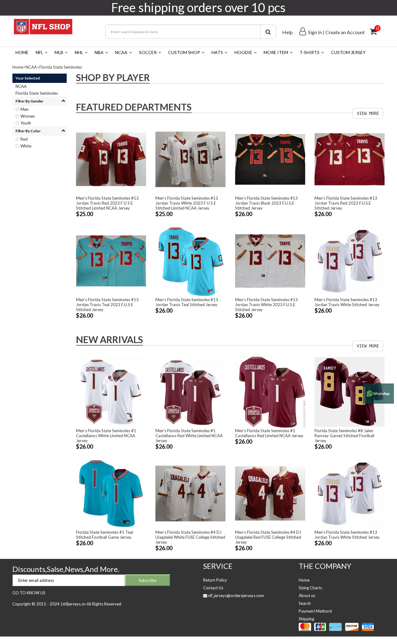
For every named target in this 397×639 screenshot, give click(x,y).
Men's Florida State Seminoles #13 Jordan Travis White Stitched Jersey (347, 302)
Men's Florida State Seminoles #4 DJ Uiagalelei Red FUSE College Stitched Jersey (268, 537)
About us (307, 595)
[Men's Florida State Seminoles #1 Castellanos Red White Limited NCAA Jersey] (190, 391)
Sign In (315, 32)
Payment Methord (315, 611)
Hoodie (243, 52)
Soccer (148, 52)
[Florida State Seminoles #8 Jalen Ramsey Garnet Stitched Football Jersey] (349, 391)
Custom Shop (184, 52)
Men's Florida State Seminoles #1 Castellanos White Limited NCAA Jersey (106, 435)
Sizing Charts (310, 587)
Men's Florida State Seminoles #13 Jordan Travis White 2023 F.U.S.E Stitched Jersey (266, 304)
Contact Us (213, 587)
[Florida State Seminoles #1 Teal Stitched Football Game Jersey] (111, 492)
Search (305, 603)
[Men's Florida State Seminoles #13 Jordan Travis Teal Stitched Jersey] (190, 260)
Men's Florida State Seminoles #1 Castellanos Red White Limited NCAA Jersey (189, 435)
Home (22, 52)
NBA (99, 52)
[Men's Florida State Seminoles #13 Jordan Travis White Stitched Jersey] (349, 260)
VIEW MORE (368, 113)
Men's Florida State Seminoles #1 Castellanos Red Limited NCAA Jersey (269, 433)
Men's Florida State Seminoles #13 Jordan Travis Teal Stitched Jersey (186, 302)
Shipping (306, 618)
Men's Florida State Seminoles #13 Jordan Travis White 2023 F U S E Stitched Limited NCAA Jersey (186, 203)
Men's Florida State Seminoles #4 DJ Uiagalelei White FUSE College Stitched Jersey (190, 537)
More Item (276, 52)
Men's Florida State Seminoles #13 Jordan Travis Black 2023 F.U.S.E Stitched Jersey (266, 203)
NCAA (121, 52)
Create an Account (345, 32)
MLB (59, 52)
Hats (217, 52)
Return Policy (215, 580)
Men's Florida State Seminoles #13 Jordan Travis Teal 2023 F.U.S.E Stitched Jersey (107, 304)
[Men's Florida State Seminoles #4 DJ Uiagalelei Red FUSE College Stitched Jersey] (270, 492)
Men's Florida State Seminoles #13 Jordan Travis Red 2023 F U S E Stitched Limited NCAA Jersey (107, 203)
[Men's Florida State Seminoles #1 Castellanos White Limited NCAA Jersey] (111, 391)
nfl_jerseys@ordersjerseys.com (236, 595)
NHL (79, 52)
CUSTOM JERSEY (348, 52)
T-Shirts (309, 52)
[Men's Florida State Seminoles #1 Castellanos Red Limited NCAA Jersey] (270, 391)
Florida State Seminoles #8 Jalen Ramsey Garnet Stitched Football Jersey (344, 435)
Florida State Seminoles (60, 67)
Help (287, 32)
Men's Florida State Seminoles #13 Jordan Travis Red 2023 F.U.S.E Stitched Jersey (345, 203)
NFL (39, 52)
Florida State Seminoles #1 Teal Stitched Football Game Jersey (104, 535)
